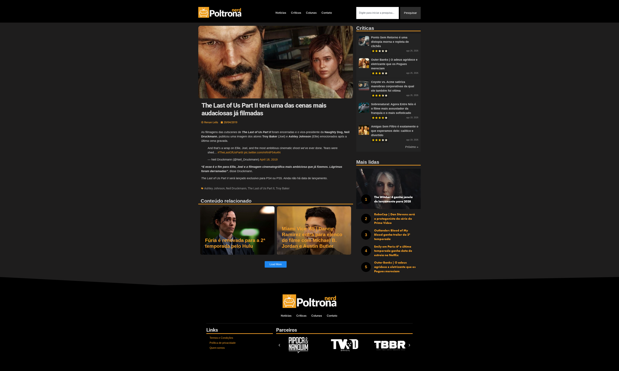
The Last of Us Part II (261, 188)
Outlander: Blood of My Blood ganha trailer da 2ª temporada (392, 234)
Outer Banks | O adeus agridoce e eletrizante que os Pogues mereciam (394, 64)
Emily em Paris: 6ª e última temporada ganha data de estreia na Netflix (393, 251)
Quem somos (217, 347)
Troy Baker (283, 188)
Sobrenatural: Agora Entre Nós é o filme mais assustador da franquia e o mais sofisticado (393, 109)
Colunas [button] (311, 12)
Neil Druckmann (236, 188)
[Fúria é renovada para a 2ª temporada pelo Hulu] (237, 230)
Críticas (296, 12)
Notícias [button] (280, 12)
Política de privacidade (223, 342)
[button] (279, 345)
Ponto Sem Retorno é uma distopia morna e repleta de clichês (390, 42)
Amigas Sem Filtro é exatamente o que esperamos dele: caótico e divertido (394, 131)
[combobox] (377, 13)
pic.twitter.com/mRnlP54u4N (262, 152)
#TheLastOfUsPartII (230, 152)
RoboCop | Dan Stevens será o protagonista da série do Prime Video (394, 218)
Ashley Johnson (214, 188)
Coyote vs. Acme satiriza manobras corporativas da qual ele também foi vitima (392, 86)
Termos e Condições (221, 337)
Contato (326, 12)
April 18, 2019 (269, 159)
